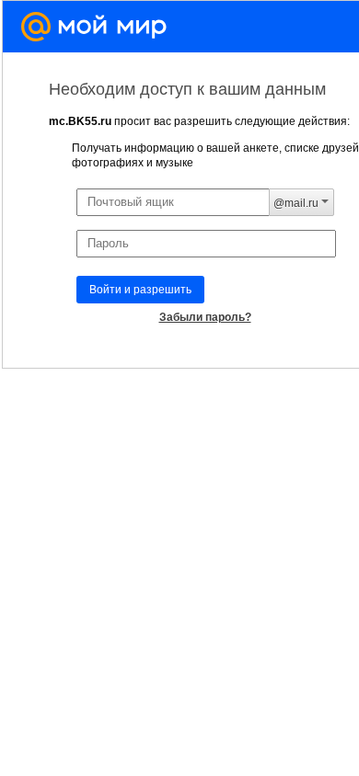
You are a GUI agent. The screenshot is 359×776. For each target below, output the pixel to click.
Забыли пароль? (205, 317)
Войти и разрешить (140, 289)
